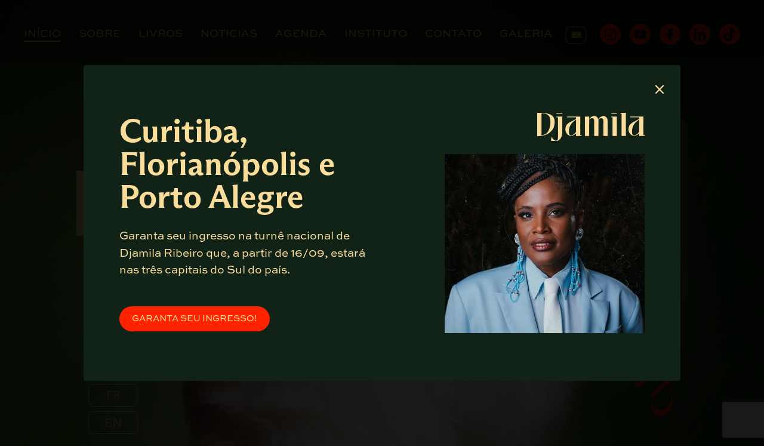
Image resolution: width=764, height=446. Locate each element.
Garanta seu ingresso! (194, 318)
